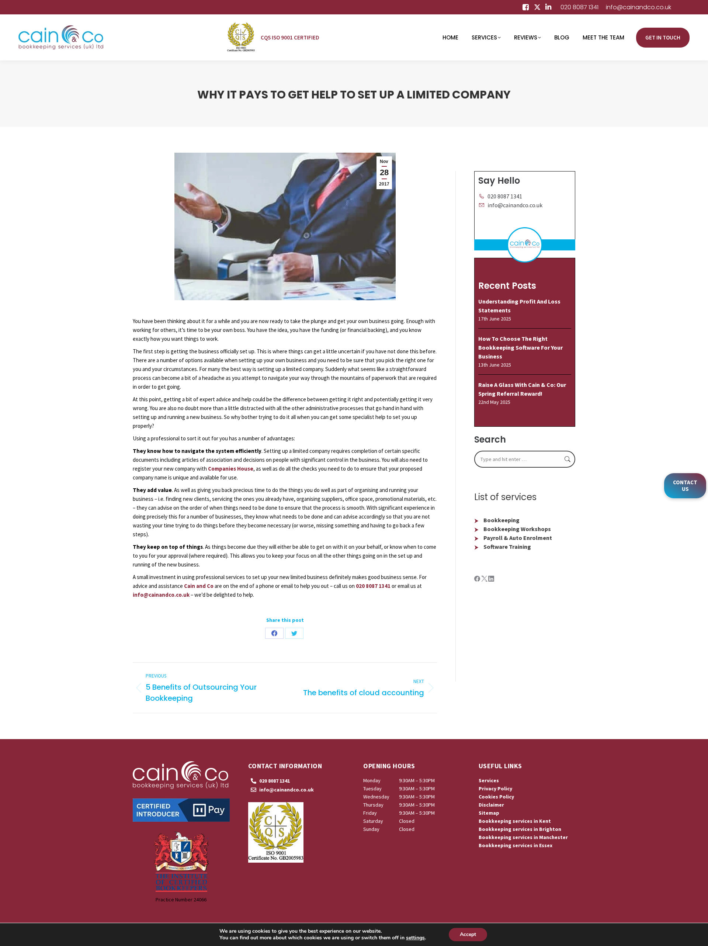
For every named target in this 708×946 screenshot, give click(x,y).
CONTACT (685, 485)
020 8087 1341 (579, 7)
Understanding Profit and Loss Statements (519, 306)
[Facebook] (477, 579)
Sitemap (489, 813)
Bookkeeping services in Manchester (523, 837)
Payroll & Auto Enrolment (517, 537)
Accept (468, 934)
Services (489, 780)
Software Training (507, 546)
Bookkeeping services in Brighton (520, 829)
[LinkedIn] (491, 579)
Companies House (230, 468)
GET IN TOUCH (662, 37)
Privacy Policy (495, 788)
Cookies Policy (496, 796)
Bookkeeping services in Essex (515, 845)
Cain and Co (199, 585)
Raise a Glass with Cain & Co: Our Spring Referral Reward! (522, 389)
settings (415, 938)
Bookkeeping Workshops (517, 529)
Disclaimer (491, 804)
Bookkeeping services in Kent (515, 821)
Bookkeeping (501, 520)
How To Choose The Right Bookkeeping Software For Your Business (520, 347)
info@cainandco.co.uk (638, 7)
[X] (484, 579)
